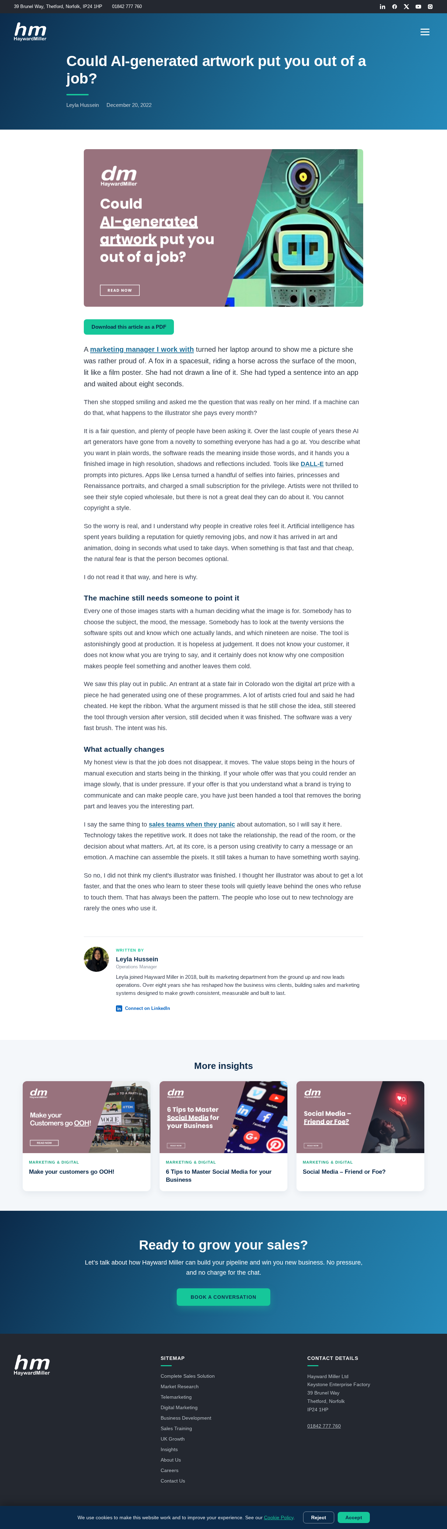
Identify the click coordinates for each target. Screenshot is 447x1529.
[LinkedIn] (383, 6)
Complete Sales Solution (188, 1376)
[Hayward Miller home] (32, 1365)
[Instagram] (430, 6)
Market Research (180, 1386)
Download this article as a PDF (128, 327)
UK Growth (173, 1439)
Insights (169, 1449)
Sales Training (176, 1428)
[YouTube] (418, 6)
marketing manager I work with (142, 349)
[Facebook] (394, 6)
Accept (353, 1517)
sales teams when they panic (192, 824)
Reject (318, 1517)
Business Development (186, 1418)
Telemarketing (176, 1397)
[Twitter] (406, 6)
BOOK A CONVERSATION (223, 1297)
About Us (171, 1460)
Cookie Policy (278, 1517)
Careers (169, 1470)
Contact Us (173, 1481)
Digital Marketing (179, 1407)
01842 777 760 (127, 6)
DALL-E (312, 463)
